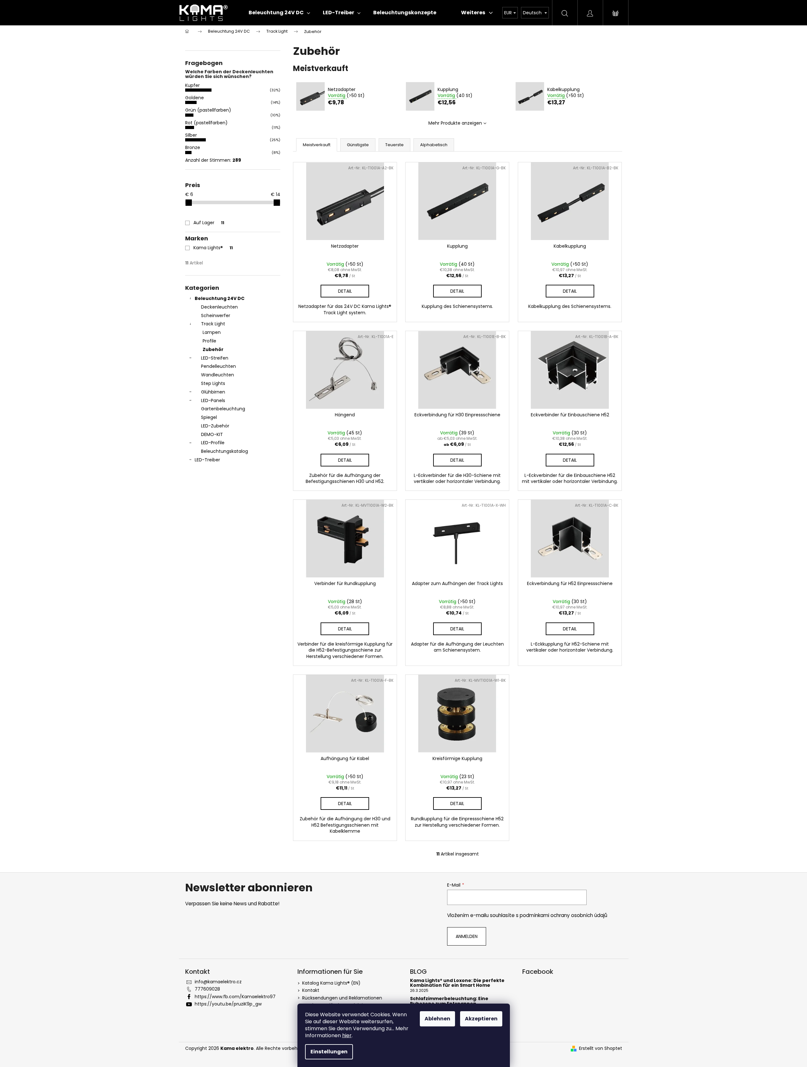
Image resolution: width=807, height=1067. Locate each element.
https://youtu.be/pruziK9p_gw (228, 1004)
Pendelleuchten (218, 366)
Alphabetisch (433, 145)
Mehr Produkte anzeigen (455, 123)
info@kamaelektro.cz (218, 982)
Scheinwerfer (215, 315)
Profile (209, 341)
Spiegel (209, 417)
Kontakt (310, 990)
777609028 (207, 989)
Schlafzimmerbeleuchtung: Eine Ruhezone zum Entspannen (449, 1001)
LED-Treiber (207, 460)
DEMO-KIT (212, 434)
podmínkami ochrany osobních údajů (563, 915)
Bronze (192, 147)
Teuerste (394, 145)
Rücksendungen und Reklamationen (342, 998)
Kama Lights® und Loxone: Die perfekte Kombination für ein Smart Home (457, 983)
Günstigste (358, 145)
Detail (345, 291)
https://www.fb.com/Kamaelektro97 (235, 996)
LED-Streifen (214, 358)
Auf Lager (208, 222)
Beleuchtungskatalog (224, 451)
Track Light (213, 324)
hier (347, 1035)
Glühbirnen (213, 392)
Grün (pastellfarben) (208, 110)
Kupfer (192, 85)
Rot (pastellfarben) (206, 123)
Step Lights (213, 383)
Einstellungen (329, 1051)
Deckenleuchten (219, 307)
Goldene (194, 97)
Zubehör (213, 349)
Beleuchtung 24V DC (219, 298)
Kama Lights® (213, 247)
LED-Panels (213, 400)
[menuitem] (279, 12)
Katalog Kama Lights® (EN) (331, 983)
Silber (191, 135)
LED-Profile (213, 442)
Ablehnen (437, 1018)
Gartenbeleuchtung (223, 409)
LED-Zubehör (215, 426)
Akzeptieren (481, 1018)
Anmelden (467, 936)
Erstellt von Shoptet (600, 1048)
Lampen (212, 332)
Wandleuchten (217, 375)
